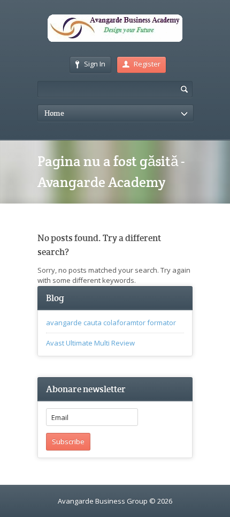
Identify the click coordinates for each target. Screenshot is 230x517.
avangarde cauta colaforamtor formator (111, 322)
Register (147, 64)
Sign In (94, 64)
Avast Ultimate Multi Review (90, 343)
